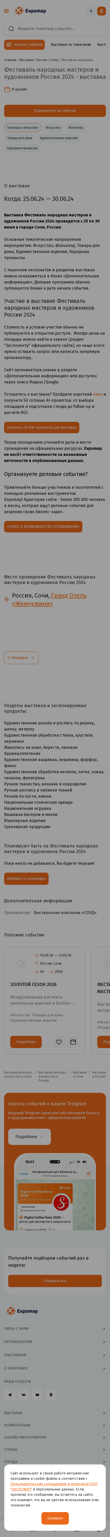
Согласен (55, 1518)
